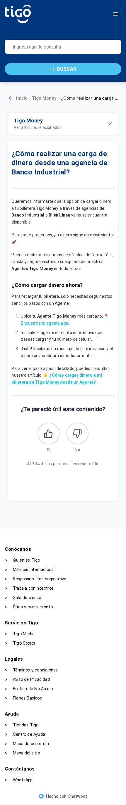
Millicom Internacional (30, 569)
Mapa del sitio (22, 752)
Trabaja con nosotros (29, 588)
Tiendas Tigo (21, 724)
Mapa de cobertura (27, 743)
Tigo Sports (20, 642)
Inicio (22, 98)
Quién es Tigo (22, 560)
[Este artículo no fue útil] (77, 433)
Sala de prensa (23, 597)
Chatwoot (77, 796)
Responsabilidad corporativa (35, 578)
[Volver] (10, 98)
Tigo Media (20, 633)
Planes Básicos (23, 697)
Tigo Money (44, 98)
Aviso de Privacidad (27, 679)
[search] (63, 46)
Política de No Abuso (29, 688)
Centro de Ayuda (25, 734)
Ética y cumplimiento (29, 606)
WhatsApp (19, 779)
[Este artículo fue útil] (48, 433)
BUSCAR (66, 69)
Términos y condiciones (31, 669)
